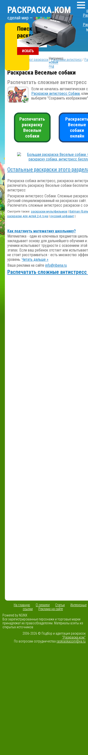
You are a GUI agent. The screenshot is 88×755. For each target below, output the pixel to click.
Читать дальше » (35, 259)
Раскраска (39, 10)
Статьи (60, 605)
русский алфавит (62, 216)
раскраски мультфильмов (49, 211)
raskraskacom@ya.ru (71, 641)
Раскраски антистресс (66, 60)
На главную (22, 605)
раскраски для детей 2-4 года (27, 216)
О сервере (43, 605)
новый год (53, 64)
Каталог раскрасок (35, 60)
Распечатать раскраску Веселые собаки (32, 127)
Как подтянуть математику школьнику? (41, 231)
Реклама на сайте (50, 609)
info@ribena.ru (56, 265)
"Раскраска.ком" (74, 637)
